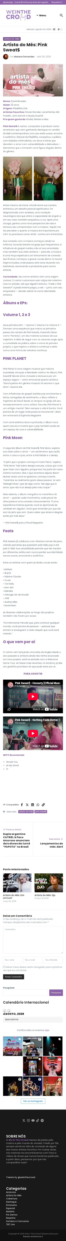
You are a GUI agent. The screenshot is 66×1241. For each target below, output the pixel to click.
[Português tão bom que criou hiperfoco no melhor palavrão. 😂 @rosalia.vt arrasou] (13, 1086)
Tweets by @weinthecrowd (20, 1177)
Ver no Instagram (33, 1101)
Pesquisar (9, 987)
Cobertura (11, 1198)
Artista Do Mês (11, 38)
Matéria (10, 1211)
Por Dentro (11, 1214)
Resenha (10, 1218)
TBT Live (10, 1224)
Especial (10, 1208)
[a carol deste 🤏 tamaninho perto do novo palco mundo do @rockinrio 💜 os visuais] (33, 1046)
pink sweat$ (40, 811)
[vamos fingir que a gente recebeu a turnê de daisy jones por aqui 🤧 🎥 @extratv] (52, 1086)
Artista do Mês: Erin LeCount (13, 897)
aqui (47, 1030)
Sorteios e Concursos (17, 1221)
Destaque (11, 1201)
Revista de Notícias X (33, 1236)
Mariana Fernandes (24, 56)
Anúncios (11, 1192)
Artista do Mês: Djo (45, 895)
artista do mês (26, 811)
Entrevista (11, 1205)
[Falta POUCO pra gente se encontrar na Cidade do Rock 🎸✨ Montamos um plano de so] (13, 1046)
